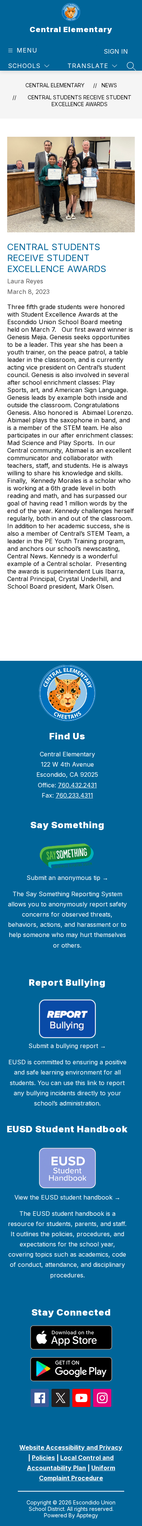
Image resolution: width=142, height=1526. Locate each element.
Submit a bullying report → (67, 1046)
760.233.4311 (74, 795)
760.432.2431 (77, 785)
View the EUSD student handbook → (67, 1197)
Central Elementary (54, 85)
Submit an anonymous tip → (67, 877)
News (109, 85)
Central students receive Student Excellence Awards (79, 100)
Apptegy (87, 1515)
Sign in (116, 51)
